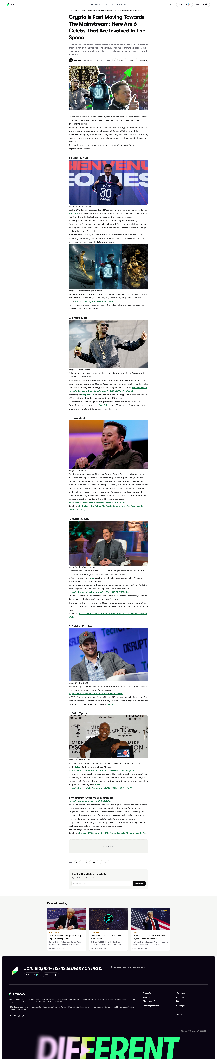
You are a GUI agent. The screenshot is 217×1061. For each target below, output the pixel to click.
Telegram (132, 60)
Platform (121, 4)
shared (91, 578)
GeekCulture (104, 405)
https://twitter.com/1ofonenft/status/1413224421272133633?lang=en (101, 770)
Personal (94, 4)
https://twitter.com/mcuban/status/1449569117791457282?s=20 (99, 592)
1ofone (78, 767)
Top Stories (54, 932)
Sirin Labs (73, 213)
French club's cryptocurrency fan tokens (94, 301)
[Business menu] (112, 4)
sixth (110, 704)
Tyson (97, 785)
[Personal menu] (99, 4)
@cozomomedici (139, 387)
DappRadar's (87, 395)
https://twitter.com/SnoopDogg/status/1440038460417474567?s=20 (101, 391)
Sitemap (184, 1031)
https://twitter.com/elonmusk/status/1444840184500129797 (97, 503)
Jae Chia (77, 60)
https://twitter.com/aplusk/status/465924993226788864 (96, 693)
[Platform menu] (126, 4)
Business (107, 4)
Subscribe (139, 883)
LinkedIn (122, 60)
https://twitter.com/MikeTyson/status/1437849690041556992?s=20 (100, 788)
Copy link (143, 60)
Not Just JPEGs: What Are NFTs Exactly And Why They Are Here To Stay (113, 833)
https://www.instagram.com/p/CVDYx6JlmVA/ (90, 801)
